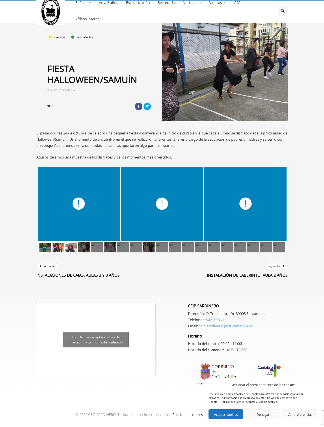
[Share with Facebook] (138, 106)
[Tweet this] (147, 106)
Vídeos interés (87, 19)
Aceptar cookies (226, 414)
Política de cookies (187, 414)
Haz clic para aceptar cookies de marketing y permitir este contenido (96, 339)
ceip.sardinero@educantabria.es (226, 326)
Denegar (263, 414)
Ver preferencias (300, 414)
